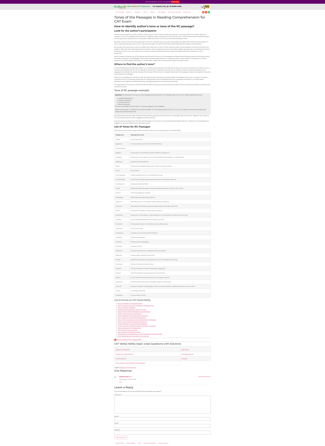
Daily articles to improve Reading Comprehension (130, 363)
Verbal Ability (131, 443)
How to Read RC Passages (126, 307)
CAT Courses (120, 12)
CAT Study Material (174, 12)
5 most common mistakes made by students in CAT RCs (137, 326)
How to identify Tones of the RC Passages (132, 318)
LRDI (145, 12)
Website (117, 430)
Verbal (137, 12)
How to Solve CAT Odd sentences (129, 332)
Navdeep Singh (124, 376)
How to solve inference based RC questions (132, 322)
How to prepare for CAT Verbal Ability (130, 303)
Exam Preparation (150, 443)
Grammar (184, 358)
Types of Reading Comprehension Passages (132, 324)
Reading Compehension (123, 349)
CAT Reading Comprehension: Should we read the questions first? (140, 334)
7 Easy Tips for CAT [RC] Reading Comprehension (134, 312)
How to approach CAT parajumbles (129, 328)
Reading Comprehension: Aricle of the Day (132, 309)
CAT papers (161, 12)
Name (116, 416)
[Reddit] (203, 12)
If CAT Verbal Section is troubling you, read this (133, 336)
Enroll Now (175, 2)
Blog (152, 12)
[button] (129, 12)
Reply (120, 382)
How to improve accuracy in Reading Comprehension (136, 305)
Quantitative (120, 443)
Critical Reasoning (121, 358)
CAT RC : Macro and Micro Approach (130, 314)
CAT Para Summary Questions (128, 330)
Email (116, 423)
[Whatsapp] (209, 12)
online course (162, 443)
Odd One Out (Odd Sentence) (124, 354)
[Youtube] (206, 12)
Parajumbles (185, 349)
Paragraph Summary (187, 354)
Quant (128, 12)
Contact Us (187, 12)
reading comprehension (128, 367)
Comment (118, 394)
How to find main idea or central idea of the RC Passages (137, 320)
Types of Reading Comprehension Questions (133, 316)
